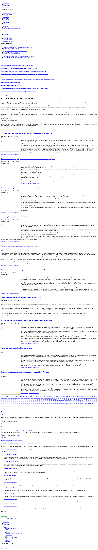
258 (82, 402)
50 (79, 396)
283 (35, 403)
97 (50, 398)
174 (9, 400)
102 (58, 398)
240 (45, 402)
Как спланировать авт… (10, 482)
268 (5, 403)
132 (21, 399)
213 (88, 400)
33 (54, 396)
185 (31, 400)
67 (6, 398)
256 (78, 402)
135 (27, 399)
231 (27, 402)
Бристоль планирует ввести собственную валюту (20, 188)
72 (14, 398)
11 (23, 396)
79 (24, 398)
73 (15, 398)
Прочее (8, 540)
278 (25, 403)
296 (62, 403)
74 (17, 398)
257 (80, 402)
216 (94, 400)
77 (21, 398)
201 (64, 400)
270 (9, 403)
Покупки (8, 531)
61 (94, 396)
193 (47, 400)
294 (58, 403)
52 (82, 396)
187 (35, 400)
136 (29, 399)
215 (92, 400)
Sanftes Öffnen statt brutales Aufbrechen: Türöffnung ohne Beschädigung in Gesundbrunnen (23, 71)
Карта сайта (6, 524)
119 (92, 398)
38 (61, 396)
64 (2, 398)
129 (15, 399)
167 (92, 399)
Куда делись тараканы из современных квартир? (15, 51)
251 (68, 402)
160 (78, 399)
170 (1, 400)
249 (64, 402)
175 (11, 400)
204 (70, 400)
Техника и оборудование (12, 538)
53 (83, 396)
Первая (4, 396)
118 (90, 398)
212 (86, 400)
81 (27, 398)
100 (54, 398)
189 (39, 400)
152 (62, 399)
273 (15, 403)
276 (21, 403)
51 (80, 396)
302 (74, 403)
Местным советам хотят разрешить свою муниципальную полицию (18, 91)
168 (94, 399)
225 (15, 402)
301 (72, 403)
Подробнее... (4, 154)
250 (66, 402)
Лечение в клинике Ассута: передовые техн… (13, 440)
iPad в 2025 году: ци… (9, 493)
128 (13, 399)
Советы (8, 532)
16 (30, 396)
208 (78, 400)
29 (49, 396)
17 (31, 396)
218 (1, 402)
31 (51, 396)
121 (96, 398)
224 (13, 402)
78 (22, 398)
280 (29, 403)
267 (3, 403)
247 (60, 402)
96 (48, 398)
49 (77, 396)
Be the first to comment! (12, 449)
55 (86, 396)
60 (93, 396)
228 (21, 402)
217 (96, 400)
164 (86, 399)
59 (92, 396)
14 (27, 396)
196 (54, 400)
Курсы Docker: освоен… (10, 454)
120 (94, 398)
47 (74, 396)
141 (39, 399)
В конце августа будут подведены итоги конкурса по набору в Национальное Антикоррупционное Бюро (27, 79)
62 (96, 396)
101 (56, 398)
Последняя (90, 403)
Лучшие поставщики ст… (11, 461)
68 (8, 398)
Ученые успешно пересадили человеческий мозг (19, 246)
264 (94, 402)
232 (29, 402)
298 (66, 403)
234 (33, 402)
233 (31, 402)
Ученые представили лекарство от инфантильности (21, 297)
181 (23, 400)
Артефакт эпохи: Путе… (10, 499)
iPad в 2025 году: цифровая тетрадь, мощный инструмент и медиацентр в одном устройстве (24, 74)
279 (27, 403)
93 (44, 398)
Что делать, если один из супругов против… (12, 411)
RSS (4, 523)
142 (41, 399)
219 (3, 402)
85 (32, 398)
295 (60, 403)
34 (56, 396)
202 (66, 400)
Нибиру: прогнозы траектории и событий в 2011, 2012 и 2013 (18, 56)
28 (47, 396)
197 (56, 400)
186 (33, 400)
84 (31, 398)
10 (21, 396)
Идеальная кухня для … (10, 468)
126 (9, 399)
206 (74, 400)
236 (37, 402)
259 (84, 402)
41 (66, 396)
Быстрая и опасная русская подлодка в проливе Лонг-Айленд (25, 372)
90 (39, 398)
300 (70, 403)
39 (63, 396)
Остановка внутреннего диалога (11, 48)
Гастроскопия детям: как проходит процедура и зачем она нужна (17, 65)
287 (43, 403)
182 (25, 400)
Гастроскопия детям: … (10, 475)
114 (82, 398)
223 (11, 402)
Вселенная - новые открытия (10, 52)
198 (58, 400)
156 (70, 399)
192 (45, 400)
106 (66, 398)
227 (19, 402)
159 (76, 399)
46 (73, 396)
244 (54, 402)
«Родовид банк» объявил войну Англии (16, 217)
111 (76, 398)
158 (74, 399)
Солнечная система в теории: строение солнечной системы (17, 47)
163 (84, 399)
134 (25, 399)
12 (24, 396)
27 (46, 396)
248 (62, 402)
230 (25, 402)
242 (50, 402)
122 (1, 399)
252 (70, 402)
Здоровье (30, 449)
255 (76, 402)
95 (47, 398)
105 (64, 398)
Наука (2, 250)
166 (90, 399)
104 (62, 398)
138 (33, 399)
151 (60, 399)
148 (54, 399)
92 (42, 398)
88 (37, 398)
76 (19, 398)
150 (58, 399)
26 (44, 396)
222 (9, 402)
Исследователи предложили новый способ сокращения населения (26, 320)
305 (80, 403)
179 (19, 400)
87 (35, 398)
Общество (18, 421)
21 (37, 396)
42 (67, 396)
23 (40, 396)
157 (72, 399)
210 (82, 400)
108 (70, 398)
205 (72, 400)
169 (96, 399)
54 (84, 396)
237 (39, 402)
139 (35, 399)
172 (5, 400)
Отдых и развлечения (11, 537)
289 (47, 403)
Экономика (9, 535)
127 (11, 399)
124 (5, 399)
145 (47, 399)
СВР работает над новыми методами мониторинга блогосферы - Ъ (26, 133)
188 (37, 400)
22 (39, 396)
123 (3, 399)
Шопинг (8, 541)
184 (29, 400)
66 (5, 398)
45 (72, 396)
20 (36, 396)
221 (7, 402)
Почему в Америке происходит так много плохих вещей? (23, 270)
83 (29, 398)
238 (41, 402)
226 (17, 402)
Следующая (84, 403)
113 (80, 398)
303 (76, 403)
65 (4, 398)
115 (84, 398)
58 (90, 396)
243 (52, 402)
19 (34, 396)
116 (86, 398)
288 (45, 403)
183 (27, 400)
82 (28, 398)
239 (43, 402)
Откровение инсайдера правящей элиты (13, 45)
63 (1, 398)
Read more (3, 423)
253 (72, 402)
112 (78, 398)
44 (70, 396)
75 (18, 398)
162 (82, 399)
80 (25, 398)
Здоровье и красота (11, 528)
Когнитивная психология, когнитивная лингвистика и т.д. (17, 57)
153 (64, 399)
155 (68, 399)
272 (13, 403)
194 (50, 400)
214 (90, 400)
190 (41, 400)
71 (12, 398)
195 (52, 400)
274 (17, 403)
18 (33, 396)
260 (86, 402)
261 (88, 402)
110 (74, 398)
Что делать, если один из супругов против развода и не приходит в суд (19, 62)
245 (56, 402)
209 (80, 400)
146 (50, 399)
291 (52, 403)
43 (69, 396)
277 (23, 403)
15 (28, 396)
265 (96, 402)
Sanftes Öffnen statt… (9, 487)
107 (68, 398)
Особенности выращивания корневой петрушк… (14, 426)
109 (72, 398)
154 (66, 399)
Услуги (8, 536)
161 (80, 399)
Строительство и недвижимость (14, 533)
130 (17, 399)
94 (45, 398)
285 (39, 403)
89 (38, 398)
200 (62, 400)
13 (26, 396)
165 (88, 399)
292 (54, 403)
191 (43, 400)
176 (13, 400)
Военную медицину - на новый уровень (11, 85)
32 (53, 396)
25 (43, 396)
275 (19, 403)
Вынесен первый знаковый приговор (10, 82)
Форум (5, 520)
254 (74, 402)
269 (7, 403)
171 (3, 400)
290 (50, 403)
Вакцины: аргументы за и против (11, 53)
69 (9, 398)
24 (41, 396)
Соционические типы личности (11, 55)
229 (23, 402)
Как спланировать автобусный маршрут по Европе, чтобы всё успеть (19, 68)
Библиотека (6, 522)
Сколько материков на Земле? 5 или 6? (12, 49)
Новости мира (4, 137)
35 (57, 396)
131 (19, 399)
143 (43, 399)
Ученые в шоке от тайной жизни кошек (16, 348)
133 (23, 399)
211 (84, 400)
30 (50, 396)
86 (34, 398)
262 (90, 402)
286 (41, 403)
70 (11, 398)
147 (52, 399)
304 (78, 403)
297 (64, 403)
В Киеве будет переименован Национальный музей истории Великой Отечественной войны (24, 88)
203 (68, 400)
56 (87, 396)
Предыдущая (10, 396)
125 (7, 399)
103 (60, 398)
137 (31, 399)
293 (56, 403)
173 (7, 400)
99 (52, 398)
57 (89, 396)
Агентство (6, 526)
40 (64, 396)
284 (37, 403)
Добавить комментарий (13, 154)
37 (60, 396)
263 (92, 402)
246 (58, 402)
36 (59, 396)
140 (37, 399)
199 (60, 400)
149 (56, 399)
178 (17, 400)
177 (15, 400)
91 (41, 398)
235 (35, 402)
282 (33, 403)
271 (11, 403)
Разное (18, 435)
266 (1, 403)
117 (88, 398)
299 (68, 403)
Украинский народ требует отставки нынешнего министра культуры (28, 159)
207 (76, 400)
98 (51, 398)
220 (5, 402)
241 (47, 402)
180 (21, 400)
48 (76, 396)
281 (31, 403)
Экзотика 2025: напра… (10, 506)
